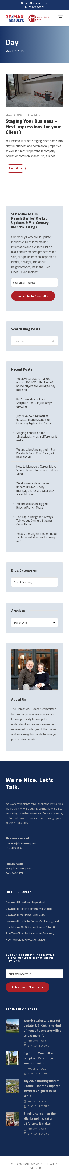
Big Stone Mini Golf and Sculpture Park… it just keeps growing (34, 403)
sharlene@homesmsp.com (21, 843)
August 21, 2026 (37, 1041)
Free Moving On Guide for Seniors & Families (32, 927)
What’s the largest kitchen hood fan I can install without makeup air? (36, 537)
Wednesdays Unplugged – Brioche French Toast (33, 505)
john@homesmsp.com (19, 868)
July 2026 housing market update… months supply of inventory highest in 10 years (34, 419)
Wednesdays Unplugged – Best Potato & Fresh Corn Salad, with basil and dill (36, 453)
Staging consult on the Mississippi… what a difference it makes (36, 436)
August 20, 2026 (37, 1101)
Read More (15, 168)
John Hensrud (14, 864)
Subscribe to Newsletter (33, 296)
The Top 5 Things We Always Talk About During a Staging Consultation (34, 520)
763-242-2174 (14, 873)
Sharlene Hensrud (17, 838)
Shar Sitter (34, 115)
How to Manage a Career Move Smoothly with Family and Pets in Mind (37, 470)
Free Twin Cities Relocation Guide (25, 939)
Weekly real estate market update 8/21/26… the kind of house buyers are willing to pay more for (35, 384)
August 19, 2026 (37, 1129)
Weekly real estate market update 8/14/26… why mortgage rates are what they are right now (35, 488)
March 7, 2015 (14, 115)
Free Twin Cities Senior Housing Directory (30, 933)
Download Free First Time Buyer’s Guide (29, 908)
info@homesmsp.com (36, 3)
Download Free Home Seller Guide (26, 915)
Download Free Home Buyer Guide (26, 902)
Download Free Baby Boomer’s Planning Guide (33, 921)
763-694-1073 (36, 7)
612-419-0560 (15, 848)
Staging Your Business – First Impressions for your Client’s (33, 126)
